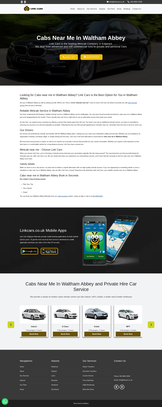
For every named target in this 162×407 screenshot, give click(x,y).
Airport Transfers (88, 367)
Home (72, 9)
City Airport (55, 389)
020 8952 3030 (136, 2)
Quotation (92, 57)
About (22, 371)
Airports (102, 9)
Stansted (54, 380)
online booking (63, 196)
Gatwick (54, 371)
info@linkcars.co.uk (116, 2)
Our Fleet (111, 9)
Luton (53, 376)
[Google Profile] (25, 2)
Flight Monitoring (88, 385)
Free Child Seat (88, 380)
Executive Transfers (89, 371)
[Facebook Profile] (22, 2)
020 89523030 (97, 196)
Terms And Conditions (81, 403)
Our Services (92, 9)
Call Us (70, 57)
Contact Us (136, 9)
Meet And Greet (88, 389)
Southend (54, 385)
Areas (119, 9)
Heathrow (54, 367)
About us (81, 9)
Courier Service (88, 376)
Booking (127, 9)
